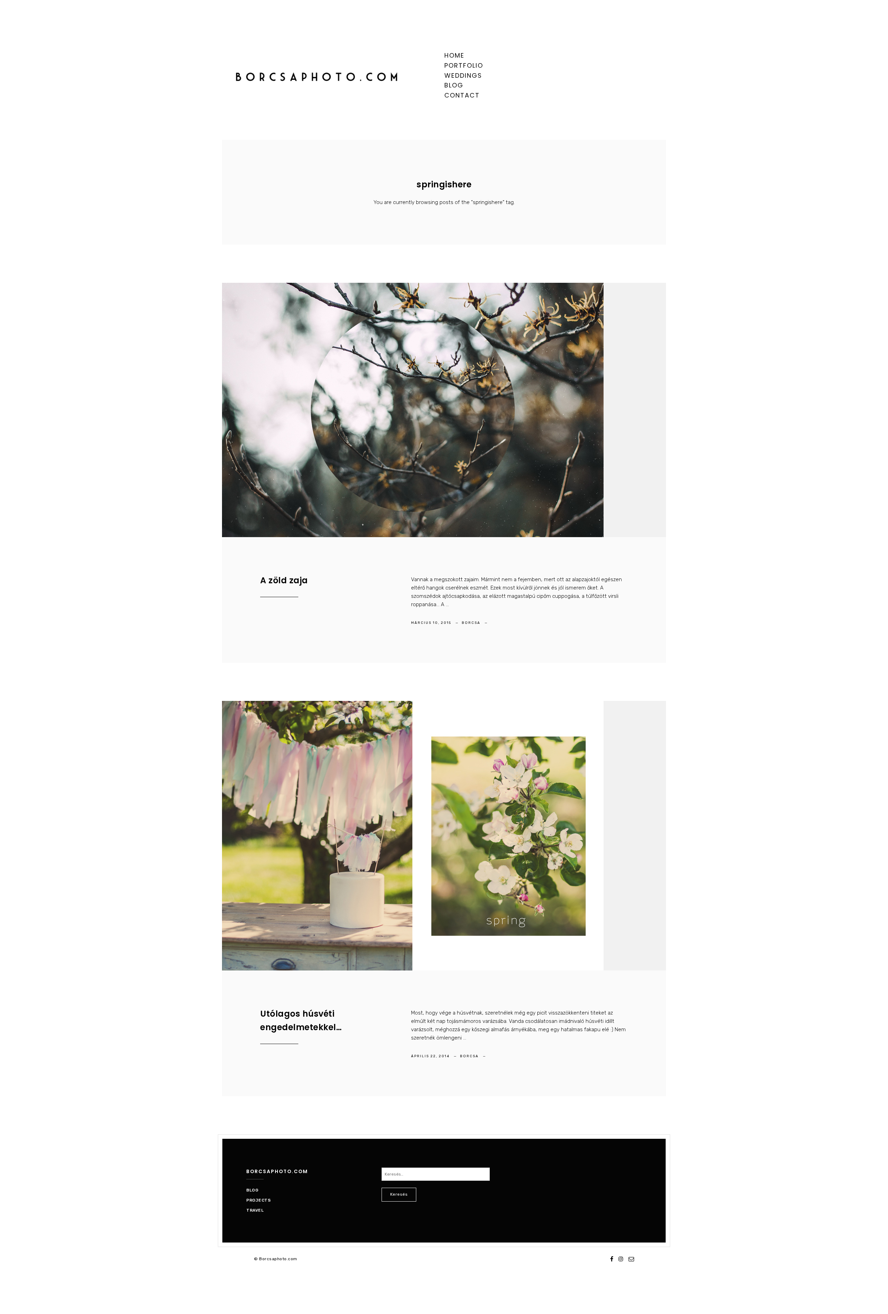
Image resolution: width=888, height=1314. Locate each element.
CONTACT (462, 95)
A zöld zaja (284, 580)
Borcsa (472, 623)
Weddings (463, 75)
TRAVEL (255, 1210)
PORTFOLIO (463, 65)
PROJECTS (258, 1200)
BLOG (453, 85)
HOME (454, 55)
